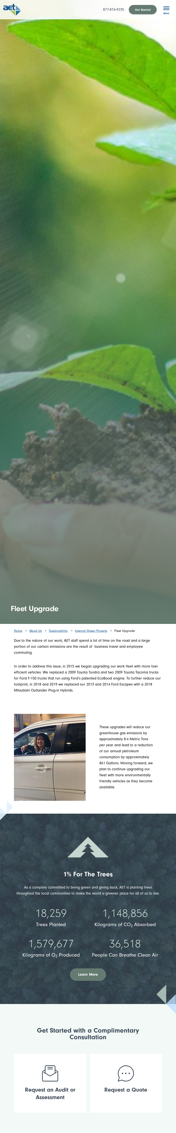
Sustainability (58, 631)
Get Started (142, 9)
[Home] (18, 9)
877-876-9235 (113, 9)
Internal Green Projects (91, 631)
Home (18, 631)
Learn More (88, 974)
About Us (35, 631)
